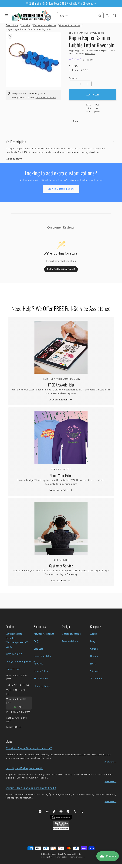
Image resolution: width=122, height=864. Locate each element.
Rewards (38, 663)
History (94, 656)
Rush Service (41, 678)
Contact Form (58, 580)
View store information (46, 97)
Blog (92, 641)
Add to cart (92, 94)
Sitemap (94, 671)
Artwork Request (58, 399)
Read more (90, 53)
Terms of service (77, 857)
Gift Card (39, 648)
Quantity (73, 78)
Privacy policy (61, 857)
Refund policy (46, 857)
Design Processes (71, 633)
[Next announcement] (115, 3)
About (93, 633)
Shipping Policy (42, 685)
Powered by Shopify (72, 854)
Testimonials (97, 678)
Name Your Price (61, 475)
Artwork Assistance (44, 633)
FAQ (36, 641)
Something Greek (55, 854)
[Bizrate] (117, 862)
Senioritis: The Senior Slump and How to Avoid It (31, 788)
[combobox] (80, 15)
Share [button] (75, 121)
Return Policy (41, 671)
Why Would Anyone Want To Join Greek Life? (29, 748)
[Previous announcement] (6, 3)
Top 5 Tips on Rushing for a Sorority (24, 768)
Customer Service (61, 566)
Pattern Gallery (70, 641)
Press (93, 663)
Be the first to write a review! (61, 269)
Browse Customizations (61, 188)
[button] (6, 15)
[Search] (99, 15)
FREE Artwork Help (61, 385)
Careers (94, 648)
